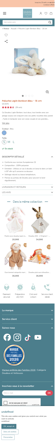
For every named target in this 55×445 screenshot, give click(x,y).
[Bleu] (4, 133)
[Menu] (4, 13)
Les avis (6, 192)
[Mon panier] (51, 13)
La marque (7, 310)
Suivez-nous (8, 327)
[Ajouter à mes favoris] (6, 35)
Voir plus (5, 123)
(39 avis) (18, 107)
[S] (4, 142)
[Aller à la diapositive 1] (22, 96)
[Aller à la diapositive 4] (32, 96)
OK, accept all (8, 426)
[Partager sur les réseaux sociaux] (6, 41)
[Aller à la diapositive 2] (26, 96)
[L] (14, 142)
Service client (9, 319)
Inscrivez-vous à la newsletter (18, 386)
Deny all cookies (9, 431)
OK (49, 393)
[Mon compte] (40, 13)
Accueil (13, 28)
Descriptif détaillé (13, 156)
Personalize (8, 437)
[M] (9, 142)
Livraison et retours (14, 187)
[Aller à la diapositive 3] (29, 96)
